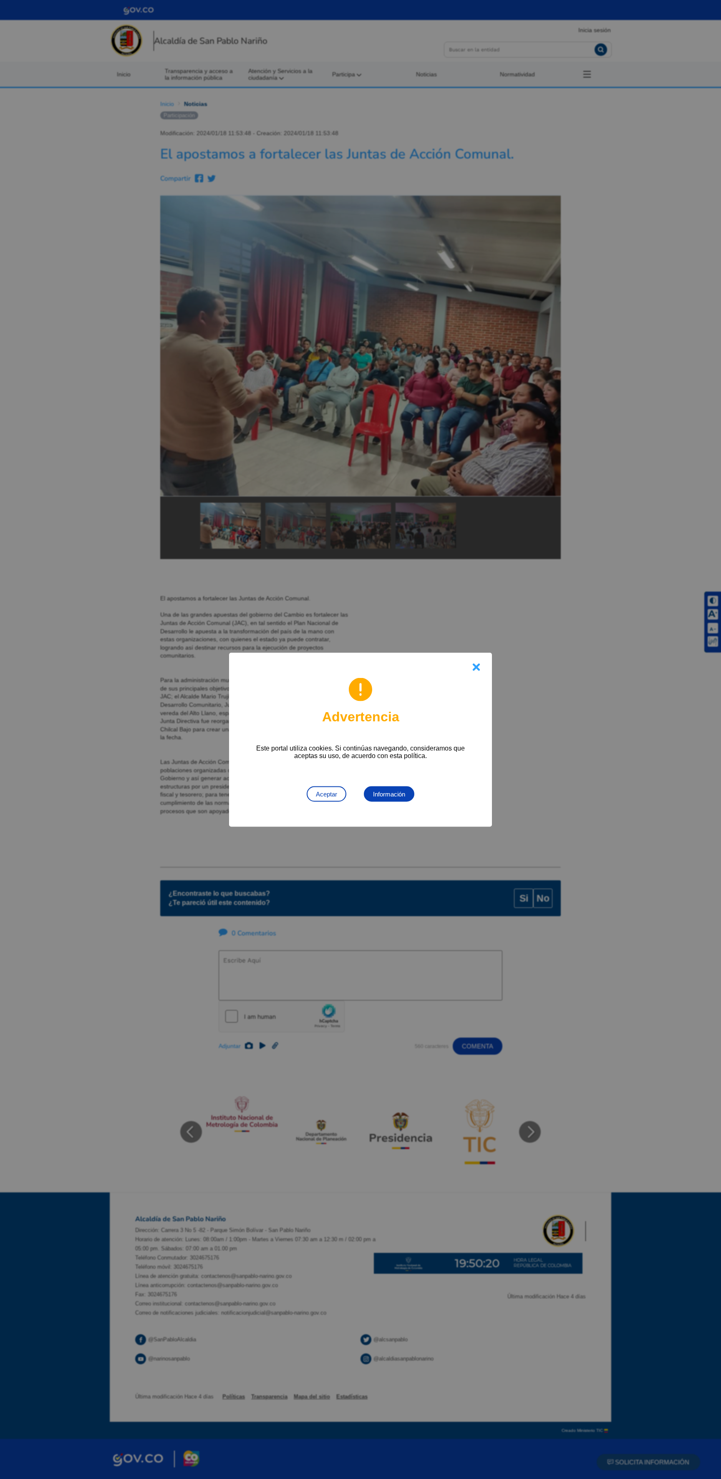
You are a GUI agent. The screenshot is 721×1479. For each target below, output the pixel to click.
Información (389, 793)
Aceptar (326, 793)
